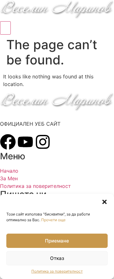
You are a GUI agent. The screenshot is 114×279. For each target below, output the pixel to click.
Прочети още (53, 219)
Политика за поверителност (57, 271)
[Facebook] (8, 142)
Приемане (57, 241)
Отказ (57, 258)
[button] (104, 202)
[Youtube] (25, 142)
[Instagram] (43, 142)
